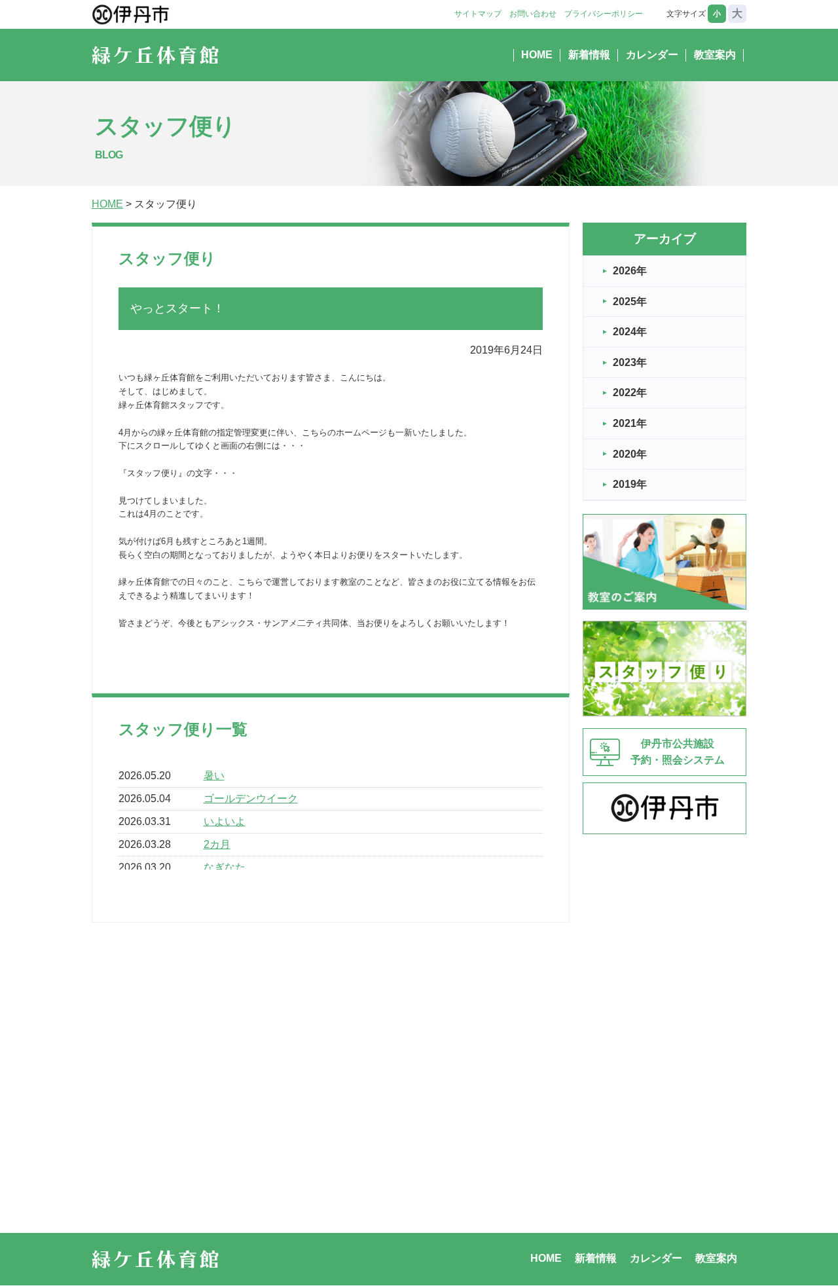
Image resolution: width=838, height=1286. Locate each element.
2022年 (630, 392)
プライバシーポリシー (603, 13)
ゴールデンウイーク (251, 798)
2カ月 (217, 844)
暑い (214, 775)
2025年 (630, 301)
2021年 (630, 423)
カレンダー (652, 54)
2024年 (630, 331)
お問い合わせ (532, 13)
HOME (537, 54)
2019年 (630, 484)
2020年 (630, 454)
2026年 (630, 270)
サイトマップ (477, 13)
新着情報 (589, 54)
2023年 (630, 362)
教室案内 (715, 54)
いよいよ (225, 821)
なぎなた (225, 867)
